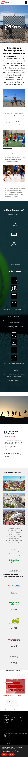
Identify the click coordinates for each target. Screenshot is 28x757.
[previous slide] (19, 676)
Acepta (4, 754)
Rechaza (11, 754)
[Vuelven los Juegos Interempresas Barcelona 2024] (15, 686)
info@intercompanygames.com (13, 736)
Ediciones (9, 717)
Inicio (5, 717)
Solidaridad (6, 719)
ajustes (17, 751)
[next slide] (23, 676)
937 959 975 (7, 735)
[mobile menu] (26, 2)
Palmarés (12, 719)
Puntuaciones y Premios (18, 717)
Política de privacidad (15, 720)
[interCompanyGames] (5, 2)
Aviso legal (6, 720)
